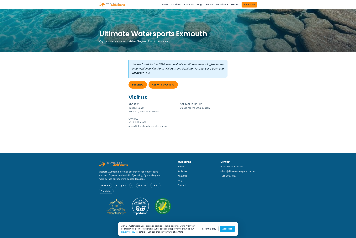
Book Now (249, 4)
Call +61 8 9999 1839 (163, 84)
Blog (199, 4)
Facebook (105, 185)
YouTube (142, 185)
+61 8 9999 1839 (228, 176)
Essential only (209, 229)
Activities (176, 4)
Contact (209, 4)
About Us (189, 4)
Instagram (121, 185)
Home (164, 4)
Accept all (227, 229)
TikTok (155, 185)
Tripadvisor (106, 191)
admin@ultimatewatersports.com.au (237, 171)
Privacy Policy (128, 232)
